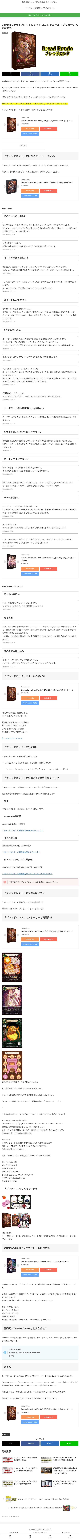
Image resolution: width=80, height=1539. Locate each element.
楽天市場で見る (48, 129)
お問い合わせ (14, 1532)
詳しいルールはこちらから (12, 738)
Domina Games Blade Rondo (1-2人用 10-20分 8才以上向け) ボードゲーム (47, 182)
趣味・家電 (7, 1434)
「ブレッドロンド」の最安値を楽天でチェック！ (21, 852)
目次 (21, 145)
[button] (74, 761)
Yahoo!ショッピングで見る (30, 133)
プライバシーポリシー (40, 1532)
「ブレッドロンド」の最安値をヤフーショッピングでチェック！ (27, 874)
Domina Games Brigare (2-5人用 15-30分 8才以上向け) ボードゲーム (45, 1262)
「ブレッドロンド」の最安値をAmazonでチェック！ (22, 830)
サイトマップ (66, 1532)
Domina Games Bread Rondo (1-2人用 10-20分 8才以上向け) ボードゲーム (47, 121)
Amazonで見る (30, 129)
